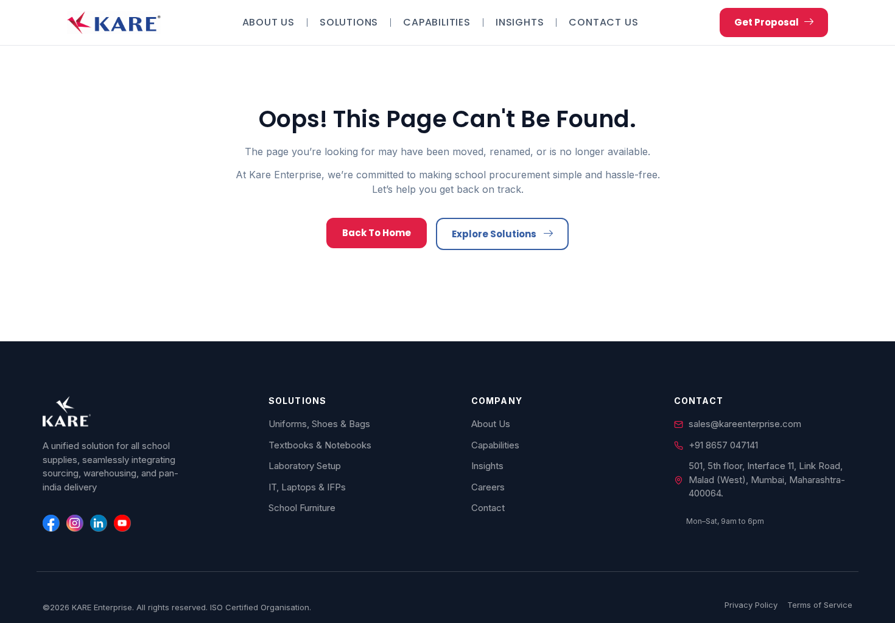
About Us (268, 22)
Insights (520, 22)
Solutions (349, 22)
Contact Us (603, 22)
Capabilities (437, 22)
